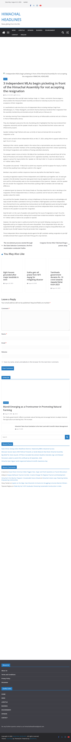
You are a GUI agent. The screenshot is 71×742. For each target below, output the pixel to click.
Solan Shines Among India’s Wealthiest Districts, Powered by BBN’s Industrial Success (27, 449)
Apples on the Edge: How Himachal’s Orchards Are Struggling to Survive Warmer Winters (39, 483)
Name (4, 334)
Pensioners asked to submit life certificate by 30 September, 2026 (21, 458)
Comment (5, 308)
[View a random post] (67, 32)
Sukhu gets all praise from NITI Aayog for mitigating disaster (35, 276)
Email (3, 343)
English (23, 35)
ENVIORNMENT (6, 710)
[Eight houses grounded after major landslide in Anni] (11, 260)
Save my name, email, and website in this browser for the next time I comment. (31, 362)
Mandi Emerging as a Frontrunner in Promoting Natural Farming (32, 408)
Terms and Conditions (8, 674)
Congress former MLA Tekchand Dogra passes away (53, 244)
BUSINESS (39, 30)
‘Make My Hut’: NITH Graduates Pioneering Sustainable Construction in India (37, 486)
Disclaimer (4, 682)
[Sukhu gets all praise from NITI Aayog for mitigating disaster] (35, 260)
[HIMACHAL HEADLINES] (3, 32)
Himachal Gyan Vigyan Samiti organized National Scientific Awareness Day (24, 461)
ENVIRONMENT (50, 30)
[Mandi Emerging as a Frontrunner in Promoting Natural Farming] (35, 390)
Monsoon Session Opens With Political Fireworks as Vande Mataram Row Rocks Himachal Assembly (32, 452)
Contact (15, 35)
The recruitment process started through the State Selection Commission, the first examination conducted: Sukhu (18, 245)
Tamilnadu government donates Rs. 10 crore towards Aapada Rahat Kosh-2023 (57, 278)
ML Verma (17, 95)
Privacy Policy (5, 678)
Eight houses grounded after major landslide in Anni (11, 276)
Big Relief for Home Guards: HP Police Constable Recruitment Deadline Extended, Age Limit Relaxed (32, 455)
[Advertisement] (35, 51)
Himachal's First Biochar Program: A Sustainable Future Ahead (20, 478)
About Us (4, 671)
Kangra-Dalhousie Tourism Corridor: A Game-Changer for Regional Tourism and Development (36, 475)
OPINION (30, 30)
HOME (3, 694)
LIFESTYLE (21, 30)
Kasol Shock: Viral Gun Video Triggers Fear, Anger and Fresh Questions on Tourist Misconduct (38, 472)
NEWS (14, 30)
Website (4, 352)
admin (16, 414)
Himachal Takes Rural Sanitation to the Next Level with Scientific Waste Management (41, 426)
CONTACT (4, 718)
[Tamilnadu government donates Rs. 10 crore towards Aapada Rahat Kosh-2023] (59, 260)
